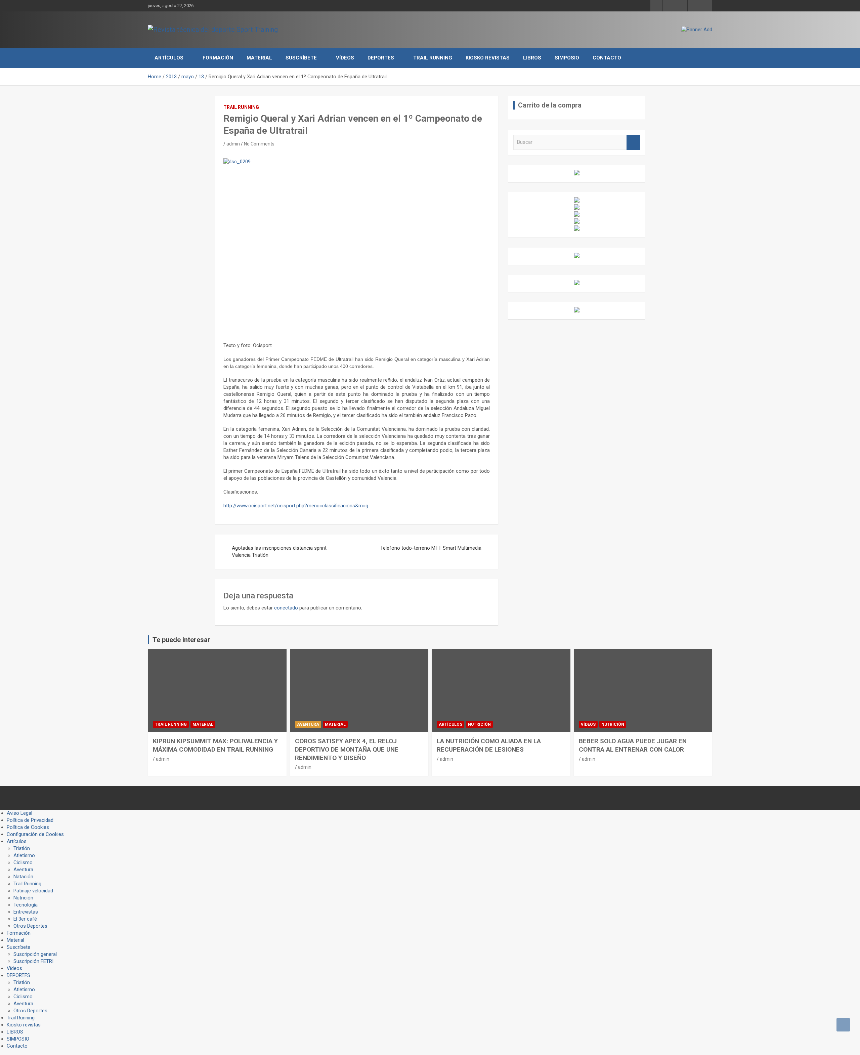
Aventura (308, 724)
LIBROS (532, 58)
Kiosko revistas (488, 58)
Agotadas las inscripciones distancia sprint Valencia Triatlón (279, 551)
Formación (218, 58)
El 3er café (25, 919)
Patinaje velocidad (33, 891)
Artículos (169, 58)
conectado (286, 608)
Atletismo (24, 855)
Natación (23, 877)
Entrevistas (25, 912)
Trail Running (432, 58)
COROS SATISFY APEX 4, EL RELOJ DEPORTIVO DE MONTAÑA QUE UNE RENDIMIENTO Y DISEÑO (346, 749)
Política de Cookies (28, 827)
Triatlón (21, 848)
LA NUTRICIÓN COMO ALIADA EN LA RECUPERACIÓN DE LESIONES (489, 745)
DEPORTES (381, 58)
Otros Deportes (30, 926)
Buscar (633, 142)
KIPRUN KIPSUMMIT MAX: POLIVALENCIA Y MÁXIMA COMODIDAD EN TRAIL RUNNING (215, 745)
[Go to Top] (843, 1024)
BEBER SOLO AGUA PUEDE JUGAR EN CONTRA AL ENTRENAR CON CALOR (633, 745)
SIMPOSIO (567, 58)
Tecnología (25, 905)
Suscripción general (35, 954)
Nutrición (479, 724)
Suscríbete (301, 58)
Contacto (607, 58)
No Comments (259, 143)
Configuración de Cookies (35, 834)
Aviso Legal (19, 813)
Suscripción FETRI (33, 961)
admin (233, 143)
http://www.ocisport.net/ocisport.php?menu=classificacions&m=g (295, 506)
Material (259, 58)
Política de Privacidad (30, 820)
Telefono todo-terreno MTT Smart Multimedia (430, 548)
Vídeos (345, 58)
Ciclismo (23, 862)
